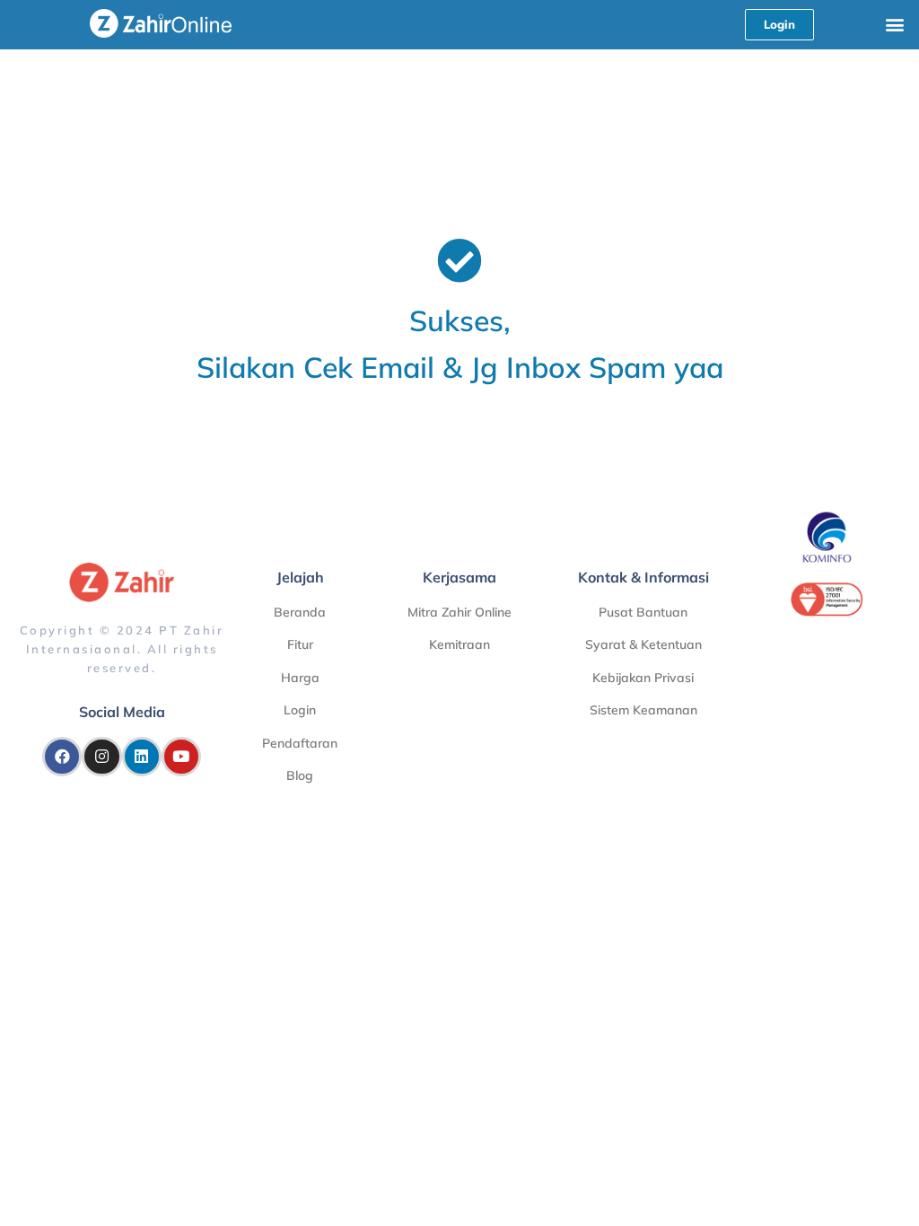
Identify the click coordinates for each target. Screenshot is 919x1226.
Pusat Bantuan (643, 612)
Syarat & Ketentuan (643, 644)
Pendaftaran (299, 743)
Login (300, 710)
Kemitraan (459, 644)
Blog (299, 775)
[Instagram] (101, 756)
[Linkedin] (142, 756)
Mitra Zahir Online (459, 612)
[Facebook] (62, 756)
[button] (895, 24)
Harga (300, 678)
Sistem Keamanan (643, 710)
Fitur (300, 644)
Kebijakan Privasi (643, 678)
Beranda (300, 612)
